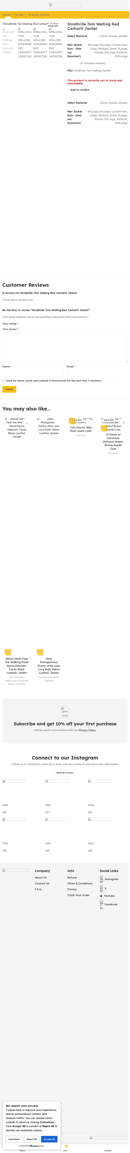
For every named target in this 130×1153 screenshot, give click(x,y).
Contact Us (42, 883)
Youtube (109, 895)
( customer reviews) (92, 63)
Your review (10, 329)
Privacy (72, 889)
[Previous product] (118, 15)
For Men (19, 14)
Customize (14, 1139)
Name (7, 366)
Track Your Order (78, 895)
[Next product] (126, 15)
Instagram (111, 879)
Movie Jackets (16, 683)
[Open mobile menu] (3, 5)
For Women (16, 677)
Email (71, 366)
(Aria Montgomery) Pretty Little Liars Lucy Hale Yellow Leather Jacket (49, 666)
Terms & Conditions (79, 883)
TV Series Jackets (39, 14)
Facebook (111, 904)
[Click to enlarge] (8, 20)
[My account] (126, 5)
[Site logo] (65, 5)
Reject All (32, 1139)
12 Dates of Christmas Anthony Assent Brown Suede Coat (113, 441)
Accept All (49, 1139)
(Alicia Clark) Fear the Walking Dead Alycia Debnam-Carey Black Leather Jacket (16, 666)
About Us (41, 877)
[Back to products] (122, 15)
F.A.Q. (38, 889)
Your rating (10, 323)
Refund (72, 877)
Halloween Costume (16, 680)
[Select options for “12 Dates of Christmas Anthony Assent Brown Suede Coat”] (104, 428)
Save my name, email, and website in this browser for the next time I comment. (53, 380)
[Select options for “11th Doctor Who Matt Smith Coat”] (72, 421)
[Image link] (15, 987)
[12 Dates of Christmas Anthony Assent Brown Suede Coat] (113, 424)
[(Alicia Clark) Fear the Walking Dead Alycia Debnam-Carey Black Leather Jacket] (17, 536)
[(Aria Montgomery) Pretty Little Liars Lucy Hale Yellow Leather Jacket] (49, 536)
